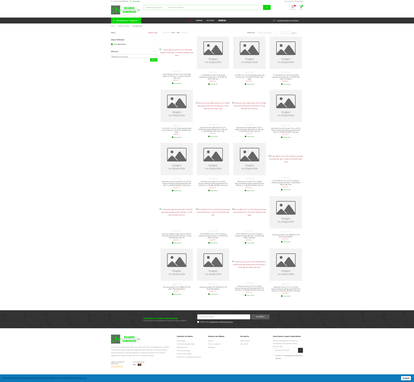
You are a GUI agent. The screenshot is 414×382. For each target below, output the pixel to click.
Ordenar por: (251, 32)
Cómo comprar (214, 344)
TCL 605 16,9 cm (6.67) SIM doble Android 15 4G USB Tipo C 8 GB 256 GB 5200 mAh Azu (213, 77)
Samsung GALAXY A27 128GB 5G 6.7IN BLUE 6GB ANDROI (213, 288)
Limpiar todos (152, 33)
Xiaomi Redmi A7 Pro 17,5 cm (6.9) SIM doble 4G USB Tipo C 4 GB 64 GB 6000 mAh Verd (177, 76)
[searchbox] (134, 56)
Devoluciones (182, 347)
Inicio (189, 20)
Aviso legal (181, 341)
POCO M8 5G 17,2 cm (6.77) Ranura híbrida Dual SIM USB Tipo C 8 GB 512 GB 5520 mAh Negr (249, 236)
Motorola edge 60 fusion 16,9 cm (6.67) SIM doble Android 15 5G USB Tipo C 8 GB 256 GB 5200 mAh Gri (176, 236)
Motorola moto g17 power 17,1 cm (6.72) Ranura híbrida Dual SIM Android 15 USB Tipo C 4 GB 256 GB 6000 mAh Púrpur (176, 183)
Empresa (199, 20)
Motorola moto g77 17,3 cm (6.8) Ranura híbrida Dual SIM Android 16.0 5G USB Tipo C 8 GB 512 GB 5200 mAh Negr (285, 289)
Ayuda (210, 341)
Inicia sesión (245, 341)
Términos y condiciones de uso (189, 357)
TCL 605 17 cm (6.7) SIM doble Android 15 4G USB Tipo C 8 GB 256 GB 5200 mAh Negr (249, 77)
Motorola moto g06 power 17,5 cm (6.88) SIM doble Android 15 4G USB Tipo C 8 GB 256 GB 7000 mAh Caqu (213, 129)
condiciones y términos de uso (221, 322)
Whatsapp (136, 1)
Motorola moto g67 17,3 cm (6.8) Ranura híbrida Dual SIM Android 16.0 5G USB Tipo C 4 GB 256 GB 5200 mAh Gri (249, 183)
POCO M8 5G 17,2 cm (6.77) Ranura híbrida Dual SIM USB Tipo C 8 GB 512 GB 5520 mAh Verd (285, 183)
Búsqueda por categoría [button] (127, 20)
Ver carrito (244, 344)
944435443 (117, 366)
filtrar (154, 60)
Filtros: (113, 33)
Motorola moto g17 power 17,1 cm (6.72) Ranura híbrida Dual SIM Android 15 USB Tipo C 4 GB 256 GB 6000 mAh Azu (285, 130)
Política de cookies (184, 354)
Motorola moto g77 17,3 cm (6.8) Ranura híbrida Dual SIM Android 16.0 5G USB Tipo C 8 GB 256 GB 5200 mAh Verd (249, 288)
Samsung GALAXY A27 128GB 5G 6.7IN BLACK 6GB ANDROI (285, 236)
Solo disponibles (120, 44)
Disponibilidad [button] (117, 40)
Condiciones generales (186, 344)
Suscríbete (260, 317)
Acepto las (216, 322)
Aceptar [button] (406, 378)
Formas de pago (183, 350)
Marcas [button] (114, 51)
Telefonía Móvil (123, 26)
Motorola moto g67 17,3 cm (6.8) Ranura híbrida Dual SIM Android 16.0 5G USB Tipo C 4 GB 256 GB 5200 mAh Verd (213, 183)
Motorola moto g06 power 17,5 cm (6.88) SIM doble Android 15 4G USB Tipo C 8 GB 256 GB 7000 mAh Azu (249, 129)
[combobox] (134, 56)
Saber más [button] (82, 378)
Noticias (210, 20)
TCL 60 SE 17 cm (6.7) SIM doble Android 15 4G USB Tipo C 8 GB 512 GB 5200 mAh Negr (176, 130)
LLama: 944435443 (121, 1)
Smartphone (176, 71)
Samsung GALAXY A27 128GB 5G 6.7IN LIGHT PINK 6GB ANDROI (176, 288)
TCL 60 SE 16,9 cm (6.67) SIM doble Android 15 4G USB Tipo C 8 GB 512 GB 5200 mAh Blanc (285, 77)
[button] (292, 7)
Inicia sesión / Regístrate (293, 1)
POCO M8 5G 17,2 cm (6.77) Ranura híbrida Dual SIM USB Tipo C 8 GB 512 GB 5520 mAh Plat (213, 236)
